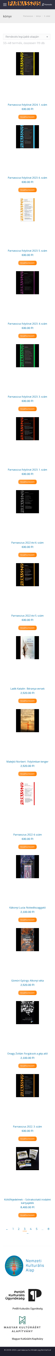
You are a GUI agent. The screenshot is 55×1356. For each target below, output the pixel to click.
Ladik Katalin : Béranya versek (27, 688)
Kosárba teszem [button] (27, 117)
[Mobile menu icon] (5, 4)
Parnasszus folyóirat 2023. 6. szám (27, 177)
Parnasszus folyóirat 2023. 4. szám (27, 323)
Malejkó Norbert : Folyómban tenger (27, 761)
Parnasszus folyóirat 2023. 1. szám (27, 469)
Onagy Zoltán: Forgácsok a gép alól (27, 1053)
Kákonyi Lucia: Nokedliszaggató (27, 907)
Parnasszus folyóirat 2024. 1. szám (27, 104)
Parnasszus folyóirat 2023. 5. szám (27, 250)
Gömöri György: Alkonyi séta (27, 980)
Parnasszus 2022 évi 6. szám (27, 542)
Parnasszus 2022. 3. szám (27, 1126)
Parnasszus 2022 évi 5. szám (27, 615)
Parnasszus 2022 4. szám (27, 834)
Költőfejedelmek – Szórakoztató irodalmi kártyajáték (27, 1201)
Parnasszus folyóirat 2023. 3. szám (27, 396)
